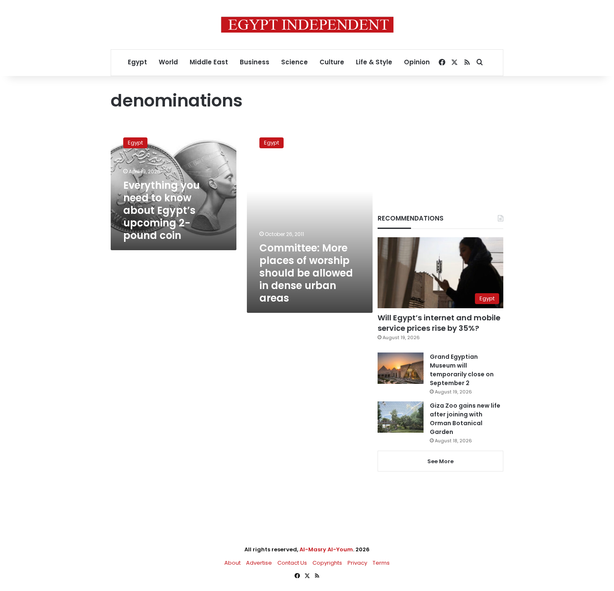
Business (254, 62)
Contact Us (292, 563)
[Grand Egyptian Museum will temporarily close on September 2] (401, 368)
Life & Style (374, 62)
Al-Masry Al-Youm (326, 549)
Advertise (259, 563)
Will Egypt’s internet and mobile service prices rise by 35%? (439, 322)
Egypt (137, 62)
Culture (332, 62)
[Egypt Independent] (307, 25)
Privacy (357, 563)
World (168, 62)
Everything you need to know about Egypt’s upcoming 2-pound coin (161, 210)
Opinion (417, 62)
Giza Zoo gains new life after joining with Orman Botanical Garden (465, 418)
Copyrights (327, 563)
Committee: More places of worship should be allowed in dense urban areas (306, 273)
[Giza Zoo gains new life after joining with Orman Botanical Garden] (401, 417)
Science (294, 62)
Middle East (209, 62)
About (232, 563)
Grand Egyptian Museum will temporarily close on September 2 (462, 370)
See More (440, 461)
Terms (381, 563)
